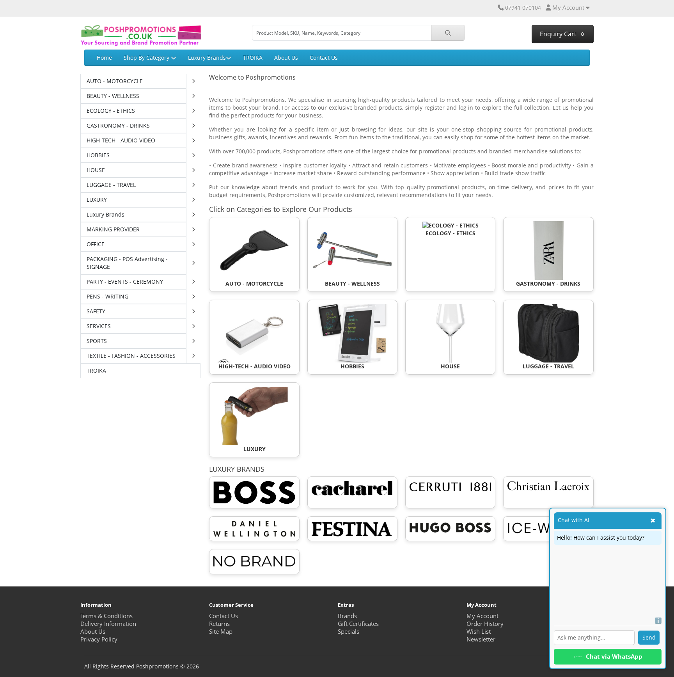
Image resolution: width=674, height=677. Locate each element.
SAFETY (96, 311)
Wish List (478, 631)
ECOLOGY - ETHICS (111, 110)
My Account (482, 616)
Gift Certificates (358, 624)
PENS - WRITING (107, 296)
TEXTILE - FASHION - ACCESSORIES (131, 355)
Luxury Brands (207, 57)
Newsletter (480, 639)
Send (649, 637)
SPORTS (97, 341)
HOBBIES (98, 155)
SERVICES (99, 326)
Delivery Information (108, 624)
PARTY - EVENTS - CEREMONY (125, 281)
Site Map (220, 631)
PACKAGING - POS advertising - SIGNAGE (127, 262)
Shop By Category (147, 57)
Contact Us (324, 57)
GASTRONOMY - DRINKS (118, 125)
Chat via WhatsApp (614, 656)
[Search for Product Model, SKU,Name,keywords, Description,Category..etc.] (448, 33)
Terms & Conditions (106, 616)
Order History (485, 624)
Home (104, 57)
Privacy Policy (98, 639)
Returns (219, 624)
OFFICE (96, 244)
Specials (348, 631)
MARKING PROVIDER (113, 229)
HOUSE (96, 170)
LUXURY (97, 199)
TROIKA (253, 57)
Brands (347, 616)
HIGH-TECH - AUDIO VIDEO (121, 140)
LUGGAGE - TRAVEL (111, 184)
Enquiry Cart (561, 34)
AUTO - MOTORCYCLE (115, 81)
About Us (286, 57)
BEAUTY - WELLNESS (113, 96)
